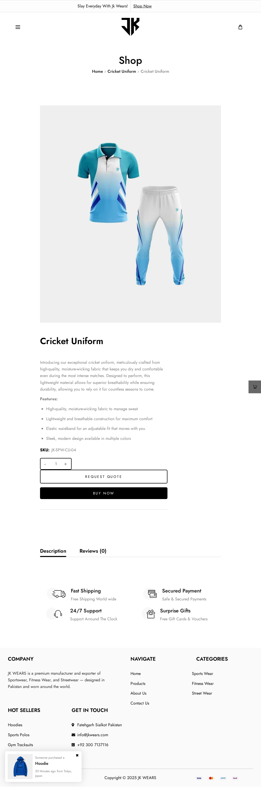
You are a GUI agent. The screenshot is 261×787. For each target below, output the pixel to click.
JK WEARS (147, 778)
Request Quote (103, 476)
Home (97, 71)
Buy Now (104, 493)
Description (53, 551)
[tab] (53, 551)
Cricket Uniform (122, 71)
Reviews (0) (93, 551)
